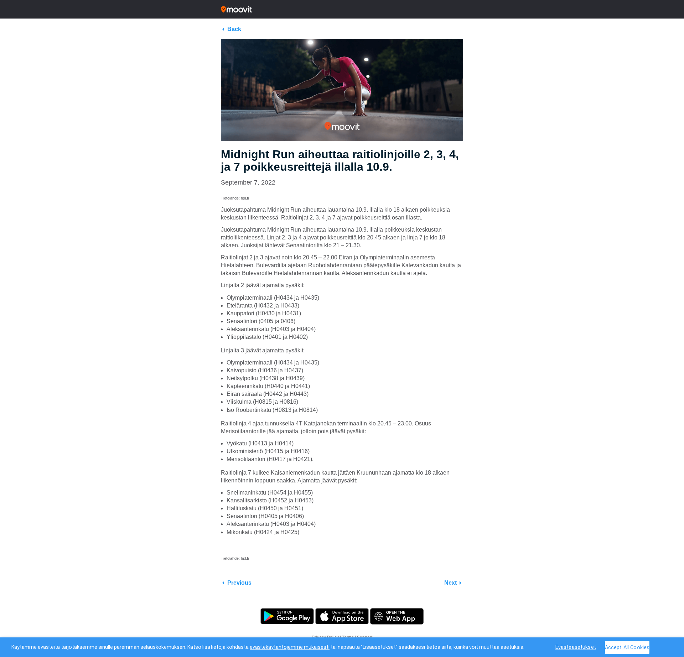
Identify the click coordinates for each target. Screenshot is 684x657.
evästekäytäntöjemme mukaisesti (290, 647)
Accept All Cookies (627, 647)
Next (450, 583)
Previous (239, 583)
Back (234, 29)
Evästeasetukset (575, 647)
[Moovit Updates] (342, 9)
